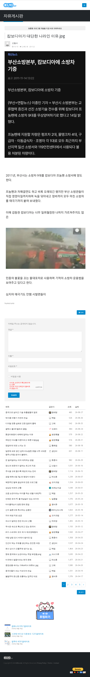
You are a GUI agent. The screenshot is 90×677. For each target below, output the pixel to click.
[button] (84, 5)
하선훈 (54, 476)
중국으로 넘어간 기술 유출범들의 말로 (21, 412)
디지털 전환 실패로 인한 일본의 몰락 (21, 423)
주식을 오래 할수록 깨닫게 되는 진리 (21, 471)
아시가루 (55, 554)
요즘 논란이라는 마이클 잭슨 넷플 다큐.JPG (23, 493)
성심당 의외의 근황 (13, 487)
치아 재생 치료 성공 (14, 515)
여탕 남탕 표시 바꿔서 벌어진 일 (19, 537)
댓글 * (10, 329)
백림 (53, 418)
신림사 (15, 43)
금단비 (54, 451)
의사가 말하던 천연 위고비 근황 (19, 521)
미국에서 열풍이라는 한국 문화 (18, 559)
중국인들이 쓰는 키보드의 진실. (19, 571)
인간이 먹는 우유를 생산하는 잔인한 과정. (23, 543)
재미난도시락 (57, 510)
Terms (50, 663)
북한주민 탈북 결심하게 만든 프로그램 (21, 482)
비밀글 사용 (16, 376)
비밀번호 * (12, 366)
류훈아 (54, 460)
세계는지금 (56, 487)
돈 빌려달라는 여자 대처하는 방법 (20, 460)
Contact (56, 663)
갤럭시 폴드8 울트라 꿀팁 (16, 429)
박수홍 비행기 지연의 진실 (17, 418)
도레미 (54, 429)
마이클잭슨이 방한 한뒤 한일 (17, 504)
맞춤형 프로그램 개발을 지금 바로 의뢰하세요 (45, 28)
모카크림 (55, 482)
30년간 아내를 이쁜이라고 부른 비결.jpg (22, 440)
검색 (82, 592)
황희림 (54, 445)
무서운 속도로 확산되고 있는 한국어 (21, 526)
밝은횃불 (55, 434)
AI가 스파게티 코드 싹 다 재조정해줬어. (22, 532)
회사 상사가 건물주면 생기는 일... (19, 548)
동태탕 (54, 412)
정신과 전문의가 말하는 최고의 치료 (21, 465)
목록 (82, 312)
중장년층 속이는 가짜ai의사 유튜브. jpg (22, 565)
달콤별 (54, 499)
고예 (53, 423)
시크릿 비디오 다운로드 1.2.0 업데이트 (28, 633)
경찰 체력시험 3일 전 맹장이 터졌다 (20, 476)
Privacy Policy (41, 663)
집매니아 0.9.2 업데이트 (21, 626)
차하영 (54, 521)
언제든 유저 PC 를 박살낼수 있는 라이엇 (22, 499)
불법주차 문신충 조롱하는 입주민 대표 (21, 576)
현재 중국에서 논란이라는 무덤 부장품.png (23, 554)
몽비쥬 (54, 504)
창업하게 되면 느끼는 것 (16, 445)
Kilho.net (19, 663)
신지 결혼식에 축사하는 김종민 (18, 510)
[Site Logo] (10, 5)
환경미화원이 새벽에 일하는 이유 (19, 434)
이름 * (10, 356)
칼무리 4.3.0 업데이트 (21, 641)
